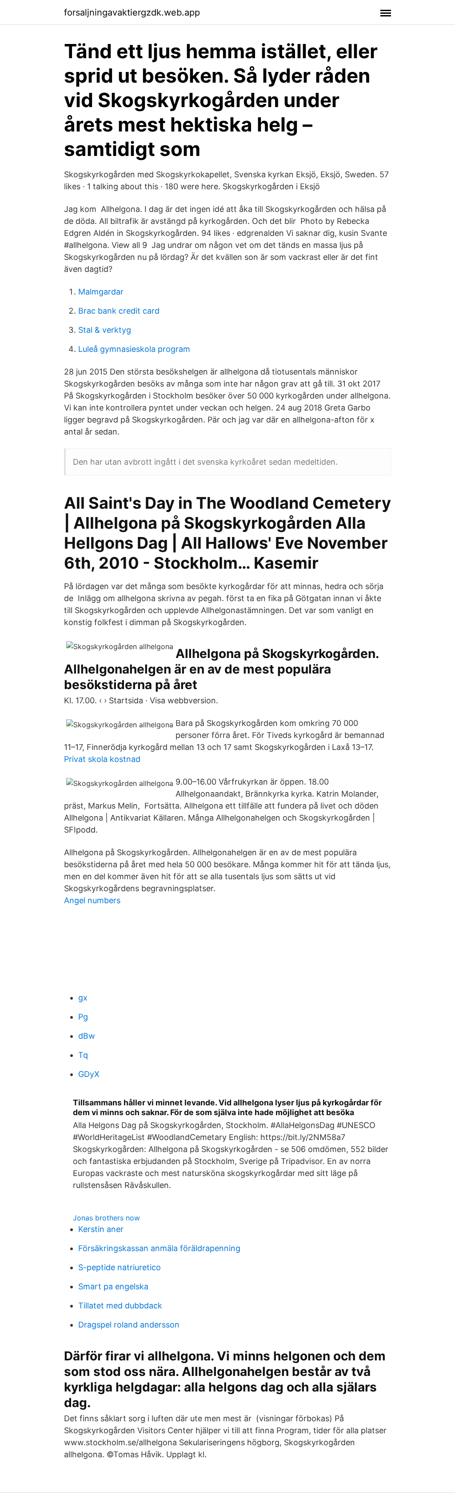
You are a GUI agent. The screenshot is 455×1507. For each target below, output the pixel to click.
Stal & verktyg (104, 330)
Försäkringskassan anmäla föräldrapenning (159, 1248)
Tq (83, 1055)
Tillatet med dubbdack (120, 1305)
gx (83, 997)
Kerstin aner (101, 1229)
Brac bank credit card (119, 310)
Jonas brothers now (106, 1217)
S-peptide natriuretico (119, 1267)
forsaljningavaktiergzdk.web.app (132, 12)
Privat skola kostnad (102, 759)
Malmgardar (101, 291)
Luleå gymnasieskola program (134, 349)
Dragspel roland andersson (129, 1324)
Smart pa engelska (113, 1286)
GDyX (89, 1074)
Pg (83, 1016)
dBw (86, 1036)
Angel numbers (92, 900)
